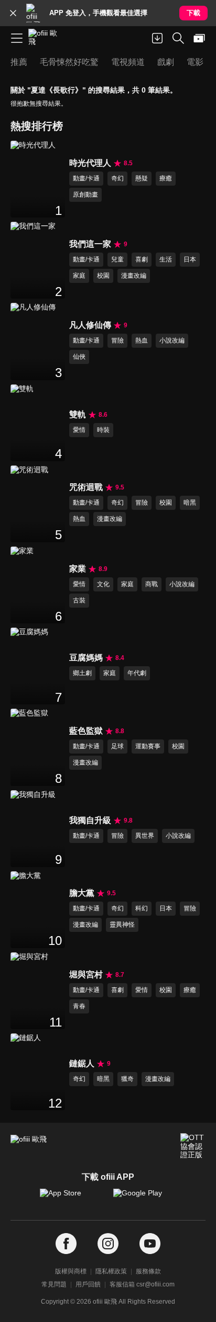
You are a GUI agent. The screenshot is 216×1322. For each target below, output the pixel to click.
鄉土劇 (82, 673)
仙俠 (79, 356)
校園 (103, 275)
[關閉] (13, 13)
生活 (165, 259)
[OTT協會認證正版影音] (193, 1145)
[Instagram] (108, 1244)
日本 (189, 259)
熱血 (141, 340)
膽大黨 (81, 892)
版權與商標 (71, 1271)
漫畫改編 (133, 275)
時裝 (103, 430)
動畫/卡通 (86, 178)
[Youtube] (149, 1244)
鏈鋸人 (81, 1063)
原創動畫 (85, 194)
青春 (79, 1006)
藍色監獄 (86, 730)
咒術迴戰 (86, 487)
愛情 (79, 430)
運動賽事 (147, 746)
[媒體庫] (199, 38)
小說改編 (172, 340)
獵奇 (127, 1078)
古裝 (79, 600)
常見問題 (54, 1284)
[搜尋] (178, 38)
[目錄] (16, 38)
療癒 (165, 178)
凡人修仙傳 (90, 325)
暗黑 (189, 502)
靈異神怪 (122, 924)
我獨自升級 (90, 820)
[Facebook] (66, 1244)
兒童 (117, 259)
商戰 (151, 584)
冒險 (117, 340)
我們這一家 (90, 244)
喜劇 (141, 259)
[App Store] (71, 1198)
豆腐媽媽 (86, 657)
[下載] (157, 38)
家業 (77, 568)
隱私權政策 (111, 1271)
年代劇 (136, 673)
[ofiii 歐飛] (46, 38)
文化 (103, 584)
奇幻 (117, 178)
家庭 (79, 275)
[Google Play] (144, 1198)
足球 (117, 746)
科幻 (141, 908)
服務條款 (148, 1271)
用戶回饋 (88, 1284)
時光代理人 (90, 162)
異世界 (144, 835)
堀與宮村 (86, 974)
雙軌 (77, 414)
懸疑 (141, 178)
